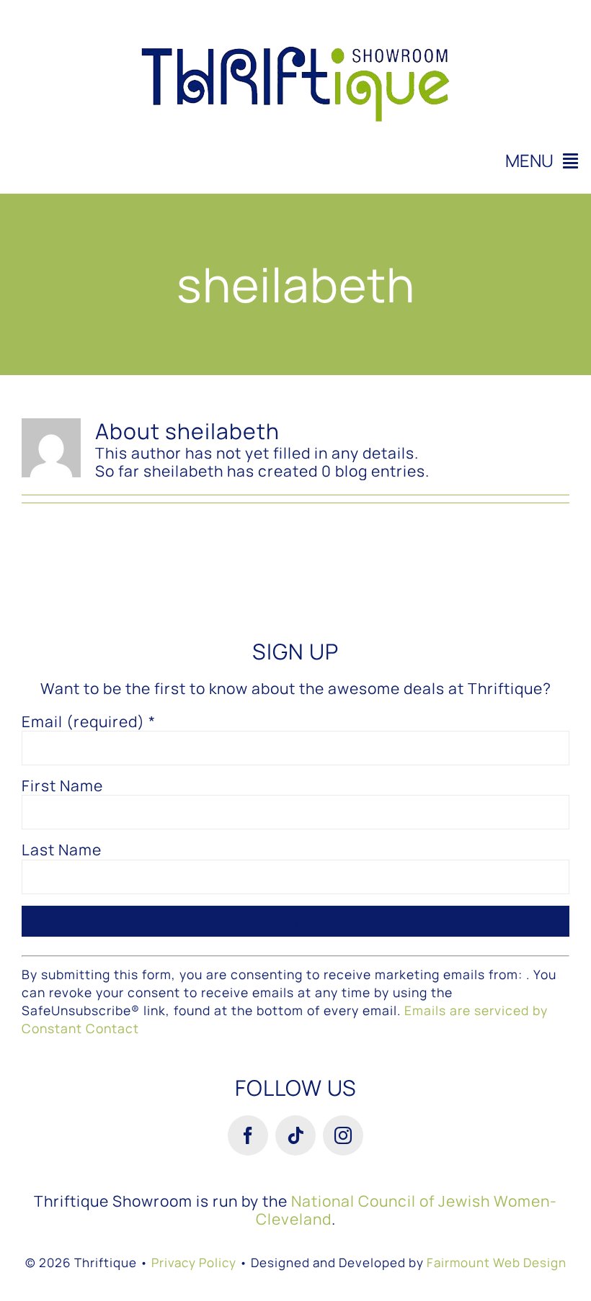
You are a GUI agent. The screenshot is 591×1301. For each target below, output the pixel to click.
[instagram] (343, 1135)
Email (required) (89, 722)
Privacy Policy (193, 1262)
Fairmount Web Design (496, 1262)
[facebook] (248, 1135)
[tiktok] (295, 1135)
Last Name (62, 850)
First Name (62, 786)
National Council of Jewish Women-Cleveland (407, 1210)
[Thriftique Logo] (295, 18)
